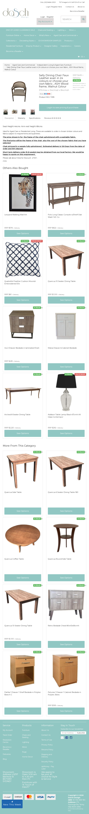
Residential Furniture (14, 46)
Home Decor (29, 35)
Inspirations (65, 46)
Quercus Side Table (13, 492)
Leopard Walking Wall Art (15, 215)
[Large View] (5, 112)
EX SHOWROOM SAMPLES (49, 41)
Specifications (34, 118)
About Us (81, 7)
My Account (44, 21)
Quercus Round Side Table (59, 559)
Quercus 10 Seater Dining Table (62, 281)
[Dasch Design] (15, 12)
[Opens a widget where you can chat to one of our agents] (80, 810)
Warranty (21, 118)
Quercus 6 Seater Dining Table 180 (63, 492)
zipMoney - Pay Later (47, 767)
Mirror (71, 30)
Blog (5, 759)
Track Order (7, 735)
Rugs (24, 752)
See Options (23, 233)
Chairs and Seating (45, 30)
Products (68, 41)
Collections (10, 41)
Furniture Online (13, 35)
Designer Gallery (50, 46)
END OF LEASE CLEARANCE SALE (20, 30)
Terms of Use (46, 740)
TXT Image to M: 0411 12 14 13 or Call (71, 2)
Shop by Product (33, 46)
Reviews (48, 118)
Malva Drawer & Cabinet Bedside (62, 348)
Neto (69, 810)
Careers (77, 46)
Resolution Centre (7, 741)
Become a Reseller (77, 11)
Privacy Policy (47, 745)
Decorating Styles (26, 41)
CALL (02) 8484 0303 (48, 2)
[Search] (83, 19)
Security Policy (47, 762)
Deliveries (7, 754)
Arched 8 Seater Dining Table (17, 414)
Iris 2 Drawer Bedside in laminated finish (21, 348)
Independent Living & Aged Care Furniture (54, 65)
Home (7, 65)
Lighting (61, 30)
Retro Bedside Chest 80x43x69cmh (63, 626)
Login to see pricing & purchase (62, 107)
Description (9, 118)
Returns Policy (47, 750)
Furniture (26, 730)
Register (50, 17)
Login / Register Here (54, 7)
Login (42, 17)
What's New (44, 35)
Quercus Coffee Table (14, 559)
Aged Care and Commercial (65, 35)
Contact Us (70, 7)
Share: (42, 94)
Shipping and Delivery (46, 755)
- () (81, 57)
